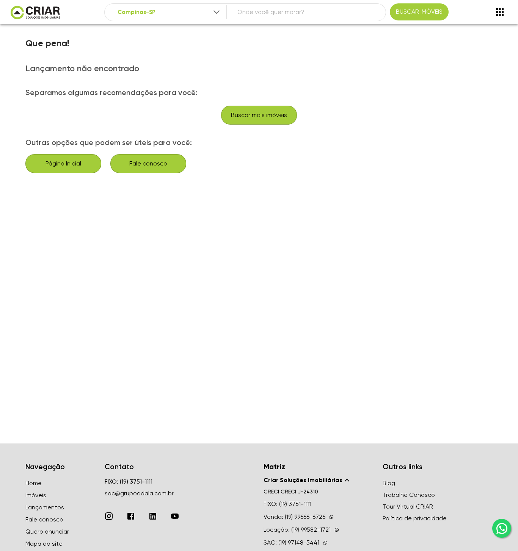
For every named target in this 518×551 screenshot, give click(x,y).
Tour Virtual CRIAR (408, 506)
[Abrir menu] (499, 12)
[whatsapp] (501, 528)
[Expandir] (216, 12)
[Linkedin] (153, 516)
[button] (319, 480)
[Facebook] (131, 516)
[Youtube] (175, 516)
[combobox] (169, 12)
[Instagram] (109, 516)
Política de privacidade (415, 518)
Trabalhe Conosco (409, 494)
